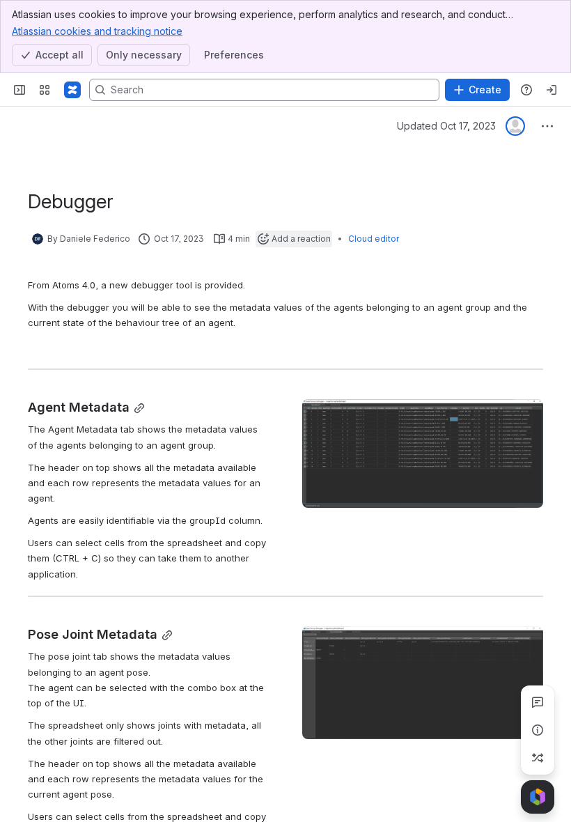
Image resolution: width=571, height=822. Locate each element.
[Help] (526, 90)
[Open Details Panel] (537, 730)
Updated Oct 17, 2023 (446, 126)
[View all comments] (537, 702)
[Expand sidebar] (19, 90)
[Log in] (551, 90)
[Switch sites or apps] (44, 90)
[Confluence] (72, 90)
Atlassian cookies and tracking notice (97, 31)
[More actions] (547, 126)
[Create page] (537, 758)
